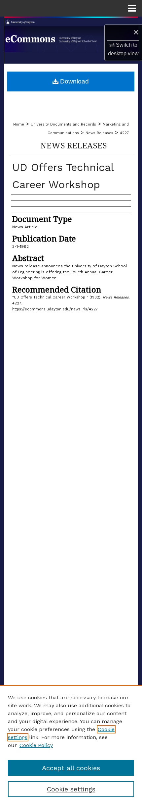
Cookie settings (71, 789)
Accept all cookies (71, 768)
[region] (71, 745)
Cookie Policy (36, 745)
